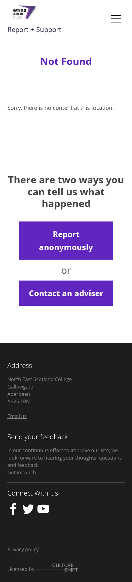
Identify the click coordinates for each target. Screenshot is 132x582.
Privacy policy (23, 549)
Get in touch (21, 472)
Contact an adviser (66, 293)
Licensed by (21, 569)
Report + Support (34, 29)
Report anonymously (66, 241)
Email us (17, 416)
